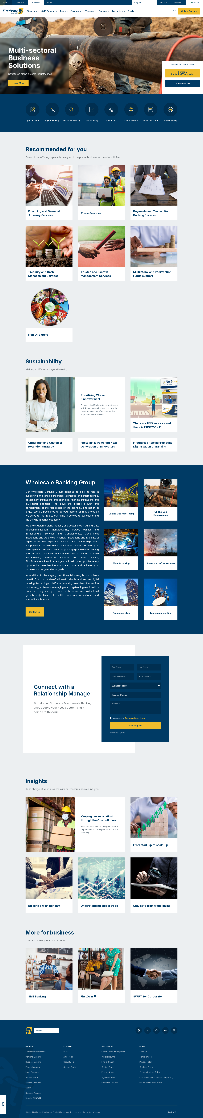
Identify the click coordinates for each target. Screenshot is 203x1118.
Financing (32, 11)
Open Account (32, 120)
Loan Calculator (150, 120)
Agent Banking (52, 120)
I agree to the (128, 718)
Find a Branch (131, 120)
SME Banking (48, 11)
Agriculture (117, 11)
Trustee (103, 11)
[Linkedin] (174, 1030)
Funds (131, 11)
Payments (75, 11)
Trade (63, 11)
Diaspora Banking (72, 120)
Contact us (111, 120)
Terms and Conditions (135, 718)
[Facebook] (138, 1030)
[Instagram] (156, 1030)
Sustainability (170, 120)
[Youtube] (165, 1030)
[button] (3, 1092)
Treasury (89, 11)
